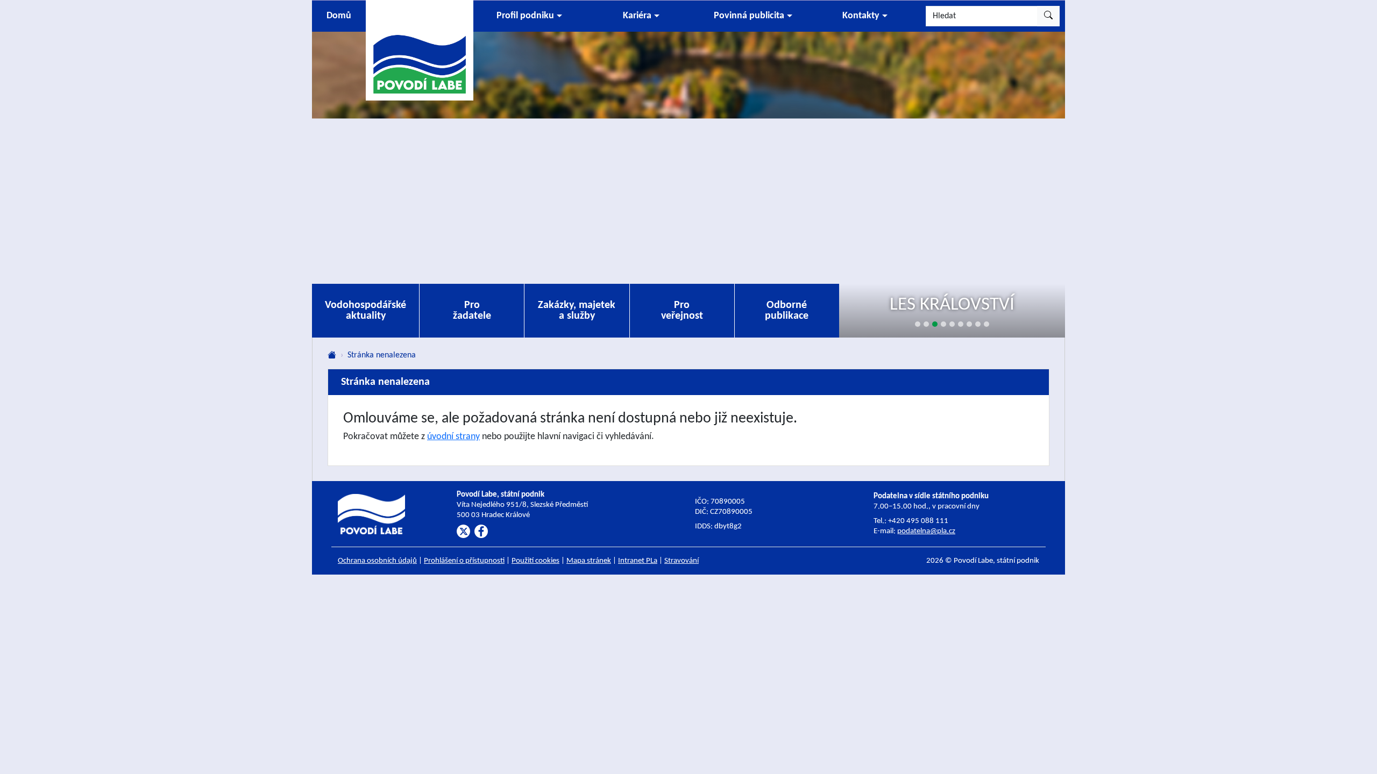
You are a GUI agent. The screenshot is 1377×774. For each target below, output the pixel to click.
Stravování (681, 561)
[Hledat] (1048, 16)
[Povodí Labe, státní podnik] (419, 49)
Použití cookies (535, 561)
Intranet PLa (637, 561)
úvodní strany (453, 437)
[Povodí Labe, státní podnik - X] (463, 531)
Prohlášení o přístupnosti (464, 561)
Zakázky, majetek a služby (576, 310)
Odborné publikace (786, 310)
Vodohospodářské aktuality (365, 310)
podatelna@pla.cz (926, 531)
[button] (529, 16)
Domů (338, 15)
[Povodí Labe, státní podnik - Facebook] (481, 531)
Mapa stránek (588, 561)
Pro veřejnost (682, 310)
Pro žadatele (472, 310)
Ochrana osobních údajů (377, 561)
